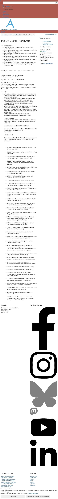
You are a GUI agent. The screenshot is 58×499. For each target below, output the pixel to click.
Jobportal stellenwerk (6, 486)
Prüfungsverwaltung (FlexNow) (8, 479)
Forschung (5, 13)
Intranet (32, 482)
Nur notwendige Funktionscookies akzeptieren (38, 496)
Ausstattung (6, 14)
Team (4, 11)
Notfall (31, 480)
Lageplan (32, 483)
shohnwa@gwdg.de (48, 63)
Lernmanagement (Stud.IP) (7, 480)
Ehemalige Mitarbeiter (15, 34)
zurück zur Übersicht (48, 44)
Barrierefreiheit (33, 476)
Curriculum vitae (47, 41)
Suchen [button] (48, 34)
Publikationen (46, 43)
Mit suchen (8, 6)
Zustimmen (13, 496)
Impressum (32, 485)
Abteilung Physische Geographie (9, 29)
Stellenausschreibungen (7, 485)
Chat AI (3, 483)
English (54, 34)
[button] (3, 31)
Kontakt (5, 16)
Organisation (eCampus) (7, 477)
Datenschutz (33, 477)
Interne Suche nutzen (8, 8)
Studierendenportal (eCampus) (8, 482)
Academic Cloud (9, 483)
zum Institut (6, 17)
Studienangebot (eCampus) (7, 476)
